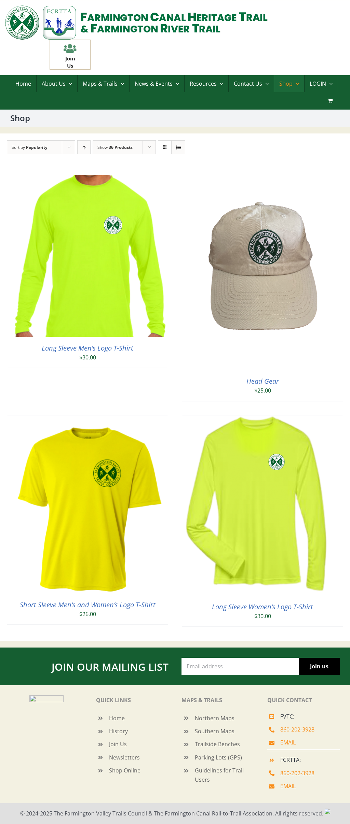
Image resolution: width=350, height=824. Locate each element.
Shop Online (124, 770)
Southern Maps (214, 731)
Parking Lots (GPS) (218, 757)
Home (117, 718)
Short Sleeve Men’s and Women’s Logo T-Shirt (88, 604)
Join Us (118, 744)
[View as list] (178, 147)
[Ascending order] (84, 147)
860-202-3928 (297, 729)
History (118, 731)
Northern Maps (214, 718)
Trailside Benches (217, 744)
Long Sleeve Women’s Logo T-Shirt (262, 606)
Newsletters (124, 757)
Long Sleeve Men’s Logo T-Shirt (87, 348)
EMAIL (288, 742)
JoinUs (70, 62)
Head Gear (262, 381)
